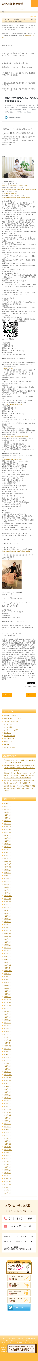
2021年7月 (7, 979)
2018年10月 (8, 1046)
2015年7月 (7, 1158)
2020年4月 (7, 1023)
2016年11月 (7, 1112)
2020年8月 (7, 1011)
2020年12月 (8, 1000)
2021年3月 (7, 991)
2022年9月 (7, 939)
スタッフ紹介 (11, 1338)
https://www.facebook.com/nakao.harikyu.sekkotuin (19, 189)
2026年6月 (7, 809)
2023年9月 (7, 904)
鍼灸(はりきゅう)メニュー (14, 1340)
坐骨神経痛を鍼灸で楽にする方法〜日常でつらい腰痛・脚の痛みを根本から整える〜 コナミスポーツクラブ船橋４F (19, 768)
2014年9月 (7, 1187)
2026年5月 (7, 812)
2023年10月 (8, 901)
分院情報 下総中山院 (11, 715)
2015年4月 (7, 1167)
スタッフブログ (9, 724)
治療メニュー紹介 (9, 747)
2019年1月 (7, 1037)
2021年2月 (7, 994)
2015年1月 (7, 1176)
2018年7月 (7, 1054)
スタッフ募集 (8, 727)
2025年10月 (8, 832)
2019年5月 (7, 1034)
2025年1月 (7, 858)
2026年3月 (7, 818)
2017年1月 (7, 1106)
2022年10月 (8, 936)
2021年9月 (7, 974)
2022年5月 (7, 951)
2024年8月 (7, 873)
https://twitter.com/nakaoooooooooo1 (14, 186)
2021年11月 (7, 968)
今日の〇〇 (7, 733)
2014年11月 (7, 1181)
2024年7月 (7, 876)
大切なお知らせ (9, 738)
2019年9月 (7, 1028)
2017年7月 (7, 1089)
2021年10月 (8, 971)
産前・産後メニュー (8, 1342)
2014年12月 (8, 1178)
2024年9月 (7, 870)
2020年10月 (8, 1005)
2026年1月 (7, 824)
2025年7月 (7, 841)
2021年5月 (7, 985)
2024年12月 (8, 861)
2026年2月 (7, 821)
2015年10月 (8, 1150)
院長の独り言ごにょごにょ (12, 718)
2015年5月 (7, 1164)
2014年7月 (7, 1193)
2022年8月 (7, 942)
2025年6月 (7, 844)
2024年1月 (7, 893)
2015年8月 (7, 1155)
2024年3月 (7, 887)
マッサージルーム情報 (11, 730)
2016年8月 (7, 1121)
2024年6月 (7, 878)
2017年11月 (7, 1077)
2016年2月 (7, 1138)
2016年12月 (8, 1109)
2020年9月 (7, 1008)
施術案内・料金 (22, 1338)
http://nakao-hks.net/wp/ (14, 404)
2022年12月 (8, 930)
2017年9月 (7, 1083)
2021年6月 (7, 982)
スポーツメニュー (30, 1340)
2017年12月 (8, 1075)
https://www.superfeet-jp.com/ (12, 459)
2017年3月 (7, 1101)
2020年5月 (7, 1020)
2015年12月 (8, 1144)
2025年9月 (7, 835)
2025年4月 (7, 850)
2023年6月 (7, 913)
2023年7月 (7, 910)
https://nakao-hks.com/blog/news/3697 (15, 436)
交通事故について (23, 1342)
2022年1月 (7, 962)
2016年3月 (7, 1135)
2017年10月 (8, 1080)
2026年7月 (7, 806)
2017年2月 (7, 1103)
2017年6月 (7, 1092)
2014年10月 (8, 1184)
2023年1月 (7, 927)
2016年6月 (7, 1127)
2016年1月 (7, 1141)
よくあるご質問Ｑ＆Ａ (11, 721)
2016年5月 (7, 1129)
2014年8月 (7, 1190)
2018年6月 (7, 1057)
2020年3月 (7, 1026)
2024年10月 (8, 867)
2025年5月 (7, 847)
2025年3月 (7, 852)
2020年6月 (7, 1017)
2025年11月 (7, 829)
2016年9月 (7, 1118)
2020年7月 (7, 1014)
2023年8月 (7, 907)
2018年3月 (7, 1066)
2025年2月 (7, 855)
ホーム (3, 1338)
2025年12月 (8, 826)
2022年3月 (7, 956)
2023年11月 (7, 899)
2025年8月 (7, 838)
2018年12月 (8, 1040)
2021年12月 (8, 965)
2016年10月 (8, 1115)
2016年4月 (7, 1132)
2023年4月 (7, 919)
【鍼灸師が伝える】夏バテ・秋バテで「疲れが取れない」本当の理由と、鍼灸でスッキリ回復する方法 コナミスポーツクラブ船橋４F (19, 775)
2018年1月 (7, 1072)
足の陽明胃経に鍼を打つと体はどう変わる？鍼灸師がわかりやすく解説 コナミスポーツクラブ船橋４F (19, 788)
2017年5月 (7, 1095)
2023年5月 (7, 916)
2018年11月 (7, 1043)
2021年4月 (7, 988)
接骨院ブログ (8, 741)
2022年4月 (7, 953)
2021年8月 (7, 976)
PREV (7, 695)
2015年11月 (7, 1147)
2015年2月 (7, 1173)
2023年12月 (8, 896)
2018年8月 (7, 1051)
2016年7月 (7, 1124)
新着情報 (7, 744)
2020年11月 (7, 1002)
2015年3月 (7, 1170)
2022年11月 (7, 933)
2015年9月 (7, 1152)
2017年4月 (7, 1098)
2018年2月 (7, 1069)
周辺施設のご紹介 (9, 736)
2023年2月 (7, 925)
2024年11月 (7, 864)
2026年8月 (7, 803)
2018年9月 (7, 1049)
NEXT (30, 695)
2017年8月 (7, 1086)
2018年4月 (7, 1063)
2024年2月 (7, 890)
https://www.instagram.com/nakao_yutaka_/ (16, 197)
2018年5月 (7, 1060)
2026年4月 (7, 815)
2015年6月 (7, 1161)
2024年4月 (7, 884)
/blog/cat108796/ (7, 368)
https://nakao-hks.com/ (9, 193)
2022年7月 (7, 945)
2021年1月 (7, 997)
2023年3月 (7, 922)
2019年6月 (7, 1031)
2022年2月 (7, 959)
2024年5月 (7, 881)
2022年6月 (7, 948)
